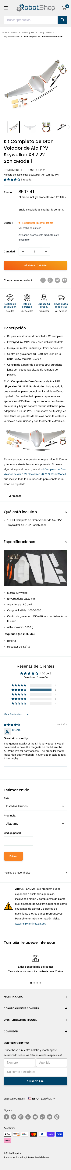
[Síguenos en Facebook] (6, 1117)
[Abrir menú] (6, 7)
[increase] (46, 251)
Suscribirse (35, 1081)
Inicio (4, 32)
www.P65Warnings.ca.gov (30, 923)
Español (47, 1098)
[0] (64, 8)
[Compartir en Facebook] (43, 280)
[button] (68, 126)
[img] (12, 724)
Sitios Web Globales (14, 1098)
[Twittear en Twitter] (57, 280)
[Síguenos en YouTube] (35, 1117)
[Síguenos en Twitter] (13, 1117)
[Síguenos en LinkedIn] (49, 1117)
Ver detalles (27, 311)
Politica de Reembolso (17, 872)
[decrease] (23, 251)
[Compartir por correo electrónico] (64, 280)
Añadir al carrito (35, 265)
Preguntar (44, 311)
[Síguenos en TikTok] (42, 1117)
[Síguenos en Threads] (56, 1117)
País (6, 798)
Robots (14, 32)
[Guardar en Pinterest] (50, 280)
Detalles (10, 311)
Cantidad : (10, 251)
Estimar (13, 856)
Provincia (10, 815)
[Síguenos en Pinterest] (28, 1117)
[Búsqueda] (62, 20)
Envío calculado (28, 209)
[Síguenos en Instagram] (20, 1117)
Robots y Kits (28, 32)
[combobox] (31, 20)
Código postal (12, 832)
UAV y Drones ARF (11, 36)
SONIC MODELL (13, 170)
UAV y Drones (45, 32)
